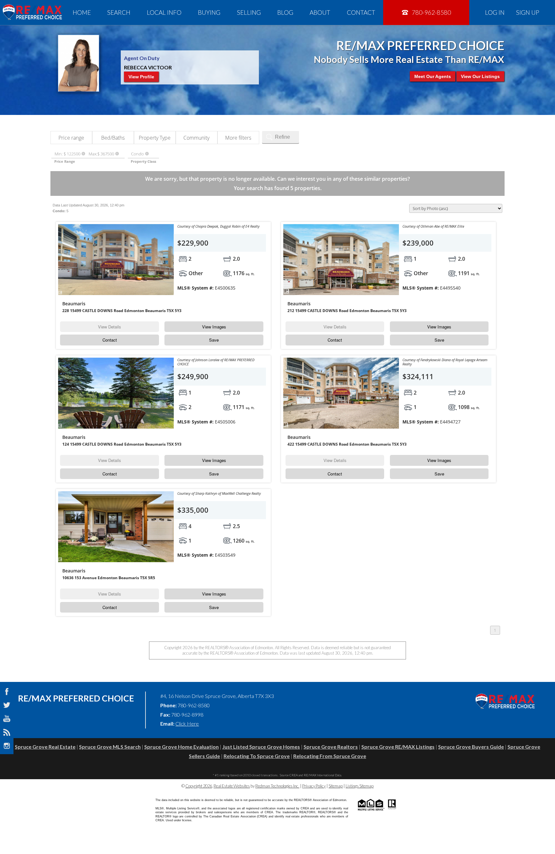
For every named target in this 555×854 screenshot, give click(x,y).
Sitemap (336, 786)
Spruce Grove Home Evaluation (181, 747)
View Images (214, 327)
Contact (361, 12)
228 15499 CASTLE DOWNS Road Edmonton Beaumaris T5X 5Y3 (121, 310)
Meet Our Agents (432, 76)
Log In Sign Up (512, 12)
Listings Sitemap (360, 786)
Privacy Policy (314, 786)
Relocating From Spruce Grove (329, 756)
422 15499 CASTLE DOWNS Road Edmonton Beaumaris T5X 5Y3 (347, 444)
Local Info (164, 12)
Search (118, 12)
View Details (109, 327)
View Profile (141, 76)
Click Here (187, 723)
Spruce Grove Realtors (331, 747)
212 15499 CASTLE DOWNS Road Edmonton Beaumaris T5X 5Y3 (347, 310)
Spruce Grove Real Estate (45, 747)
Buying (209, 12)
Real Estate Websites (232, 786)
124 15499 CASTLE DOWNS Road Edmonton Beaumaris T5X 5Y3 (121, 444)
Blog (285, 12)
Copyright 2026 (198, 786)
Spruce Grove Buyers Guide (471, 747)
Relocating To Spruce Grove (257, 756)
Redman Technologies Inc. (277, 786)
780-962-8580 (430, 12)
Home (82, 12)
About (320, 12)
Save (214, 340)
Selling (249, 12)
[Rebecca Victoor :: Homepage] (32, 12)
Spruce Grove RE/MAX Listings (398, 747)
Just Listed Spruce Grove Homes (261, 747)
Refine (282, 137)
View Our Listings (480, 76)
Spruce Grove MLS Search (110, 747)
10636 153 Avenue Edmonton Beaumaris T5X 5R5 (108, 577)
